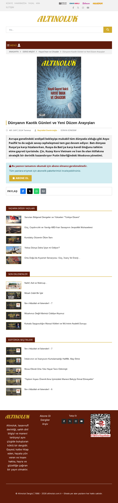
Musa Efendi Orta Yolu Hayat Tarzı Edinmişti (45, 369)
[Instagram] (83, 7)
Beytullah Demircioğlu (47, 130)
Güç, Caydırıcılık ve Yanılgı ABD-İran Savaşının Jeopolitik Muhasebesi (58, 227)
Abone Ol (22, 178)
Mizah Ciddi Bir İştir (33, 293)
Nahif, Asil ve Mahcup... (35, 283)
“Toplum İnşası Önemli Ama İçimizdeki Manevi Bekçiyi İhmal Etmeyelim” (59, 379)
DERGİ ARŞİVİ (29, 51)
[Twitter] (69, 421)
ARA (38, 3)
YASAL (31, 3)
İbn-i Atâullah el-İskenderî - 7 (38, 303)
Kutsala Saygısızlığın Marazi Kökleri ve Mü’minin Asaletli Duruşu (55, 323)
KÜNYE (9, 3)
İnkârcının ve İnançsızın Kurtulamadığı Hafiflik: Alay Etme (52, 359)
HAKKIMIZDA (20, 3)
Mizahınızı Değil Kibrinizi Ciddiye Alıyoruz (44, 313)
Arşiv (45, 423)
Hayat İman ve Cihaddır (49, 51)
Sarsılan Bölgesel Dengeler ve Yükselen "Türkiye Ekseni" (52, 217)
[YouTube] (88, 7)
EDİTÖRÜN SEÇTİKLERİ (20, 340)
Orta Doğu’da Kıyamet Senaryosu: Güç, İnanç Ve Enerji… (52, 258)
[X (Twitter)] (78, 7)
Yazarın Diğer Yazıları (21, 208)
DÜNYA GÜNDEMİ (68, 130)
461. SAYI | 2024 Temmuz (20, 130)
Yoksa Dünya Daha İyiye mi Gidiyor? (42, 247)
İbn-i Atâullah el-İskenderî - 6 (38, 389)
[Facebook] (74, 7)
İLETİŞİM (10, 7)
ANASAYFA (14, 51)
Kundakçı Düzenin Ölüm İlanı (38, 237)
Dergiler (45, 419)
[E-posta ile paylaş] (43, 191)
